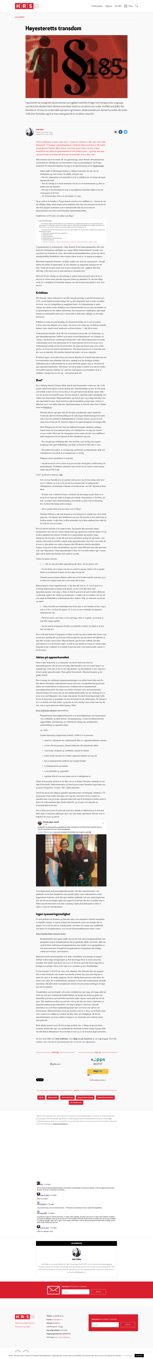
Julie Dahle (40, 130)
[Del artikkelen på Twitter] (126, 132)
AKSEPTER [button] (139, 1355)
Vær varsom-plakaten (62, 1337)
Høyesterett (53, 1097)
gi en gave (104, 1038)
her (76, 159)
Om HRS (118, 6)
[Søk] (136, 5)
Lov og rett (20, 17)
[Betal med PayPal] (98, 1071)
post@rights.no (57, 1320)
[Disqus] (76, 1153)
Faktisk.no (47, 407)
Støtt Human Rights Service (24, 1323)
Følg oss (108, 6)
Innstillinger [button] (128, 1355)
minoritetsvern (68, 1097)
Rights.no (55, 1064)
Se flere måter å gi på (97, 1080)
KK (61, 474)
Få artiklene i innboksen (74, 1286)
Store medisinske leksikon (46, 710)
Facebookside (98, 165)
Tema (130, 6)
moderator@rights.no (60, 1124)
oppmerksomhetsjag (86, 1097)
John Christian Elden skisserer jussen (50, 933)
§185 (42, 1097)
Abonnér (98, 1291)
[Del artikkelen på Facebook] (121, 132)
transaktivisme (76, 1103)
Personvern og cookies (22, 1327)
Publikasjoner (97, 6)
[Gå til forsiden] (24, 1316)
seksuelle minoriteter (105, 1097)
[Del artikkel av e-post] (116, 132)
